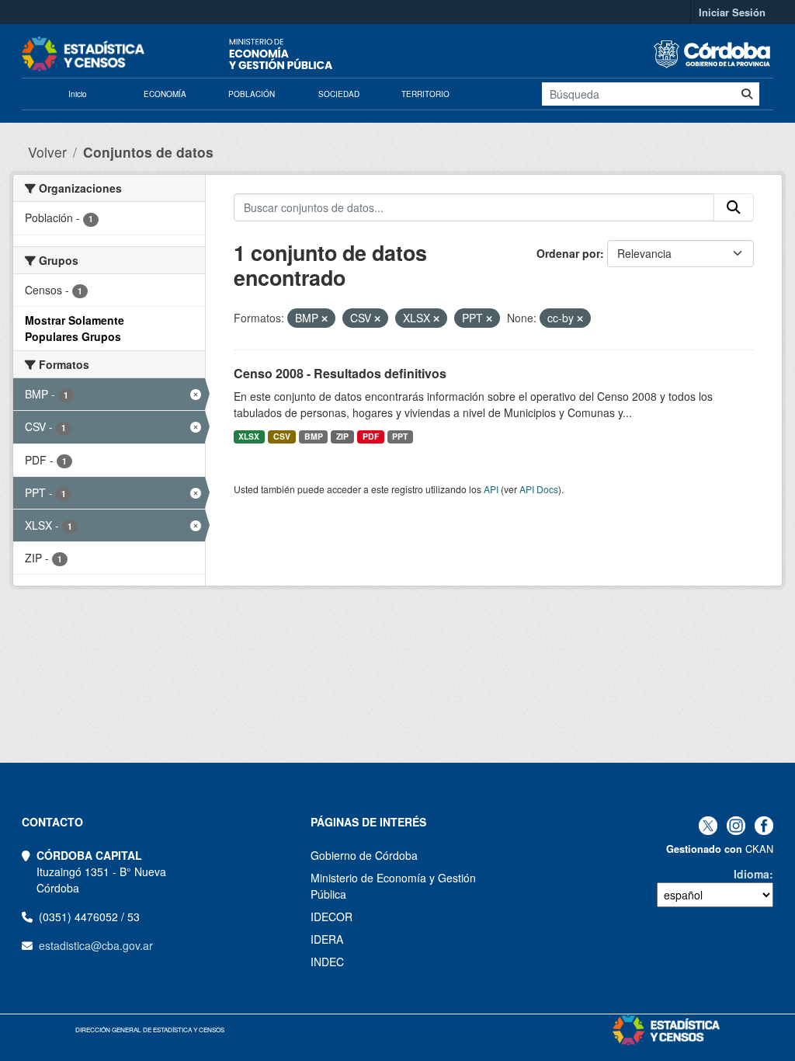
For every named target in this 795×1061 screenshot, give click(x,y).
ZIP (342, 436)
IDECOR (331, 916)
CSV (281, 436)
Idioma (751, 874)
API (491, 489)
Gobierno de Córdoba (364, 855)
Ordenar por (568, 253)
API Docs (538, 489)
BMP (313, 436)
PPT (400, 436)
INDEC (327, 961)
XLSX (248, 436)
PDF (371, 436)
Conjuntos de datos (148, 152)
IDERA (327, 939)
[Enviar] (747, 94)
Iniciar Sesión (732, 12)
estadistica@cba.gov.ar (96, 945)
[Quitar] (324, 318)
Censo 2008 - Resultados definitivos (340, 373)
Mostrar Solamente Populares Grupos (74, 328)
